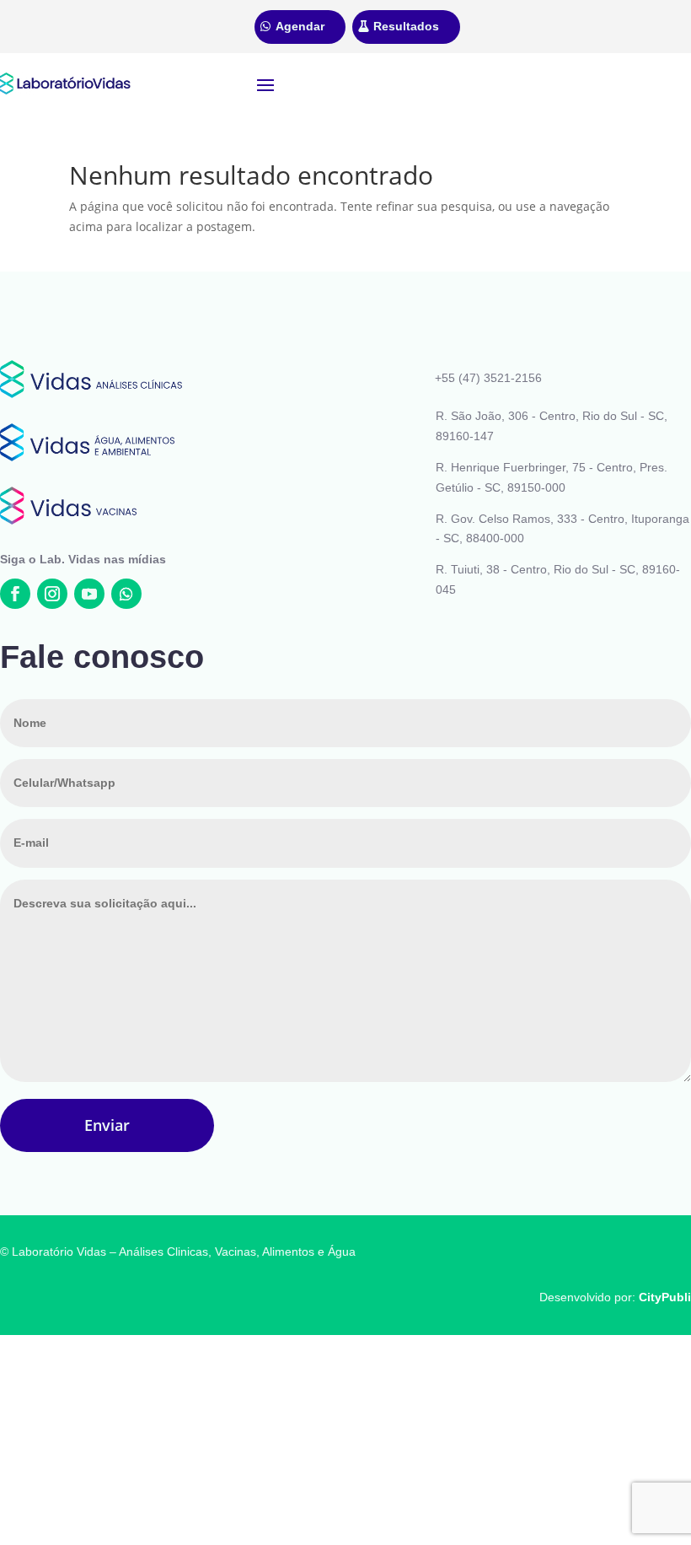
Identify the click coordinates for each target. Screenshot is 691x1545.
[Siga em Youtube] (89, 594)
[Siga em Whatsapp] (126, 594)
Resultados (406, 26)
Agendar (300, 26)
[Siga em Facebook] (15, 594)
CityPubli (665, 1297)
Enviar (107, 1125)
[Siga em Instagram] (52, 594)
